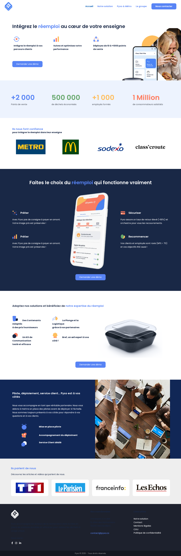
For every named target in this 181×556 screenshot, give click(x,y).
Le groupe (141, 6)
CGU (136, 529)
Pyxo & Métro (124, 6)
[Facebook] (12, 543)
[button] (163, 6)
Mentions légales (142, 525)
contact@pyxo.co (99, 533)
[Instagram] (16, 543)
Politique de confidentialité (147, 532)
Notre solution (105, 6)
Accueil (89, 6)
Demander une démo (27, 64)
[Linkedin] (20, 543)
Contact (138, 522)
